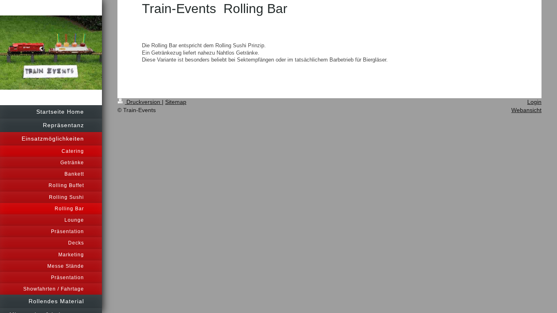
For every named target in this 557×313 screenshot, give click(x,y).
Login (534, 102)
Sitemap (175, 102)
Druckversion (143, 102)
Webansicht (526, 110)
